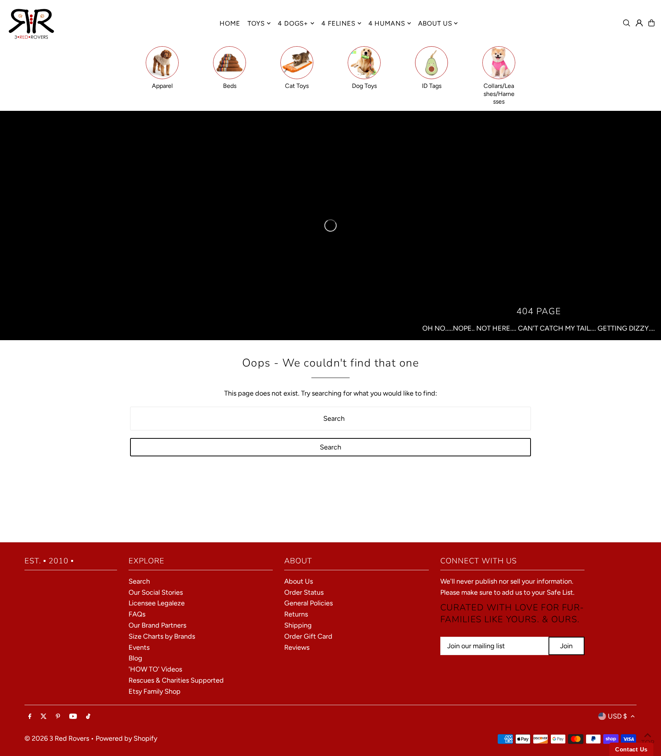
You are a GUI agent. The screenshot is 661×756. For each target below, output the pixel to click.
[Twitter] (44, 716)
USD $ (617, 716)
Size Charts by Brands (162, 636)
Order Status (304, 592)
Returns (296, 614)
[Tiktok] (88, 716)
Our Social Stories (156, 592)
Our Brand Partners (157, 625)
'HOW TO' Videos (155, 669)
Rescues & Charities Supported (176, 680)
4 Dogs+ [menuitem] (293, 23)
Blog (135, 658)
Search (139, 581)
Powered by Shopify (126, 738)
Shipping (298, 625)
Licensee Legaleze (157, 603)
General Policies (308, 603)
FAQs (137, 614)
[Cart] (651, 22)
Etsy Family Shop (155, 691)
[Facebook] (29, 716)
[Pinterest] (58, 716)
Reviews (296, 647)
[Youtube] (73, 716)
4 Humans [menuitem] (386, 23)
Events (139, 647)
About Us (298, 581)
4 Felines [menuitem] (338, 23)
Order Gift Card (308, 636)
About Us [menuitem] (435, 23)
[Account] (639, 22)
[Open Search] (626, 22)
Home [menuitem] (230, 23)
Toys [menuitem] (256, 23)
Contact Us (631, 749)
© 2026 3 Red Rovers (56, 738)
